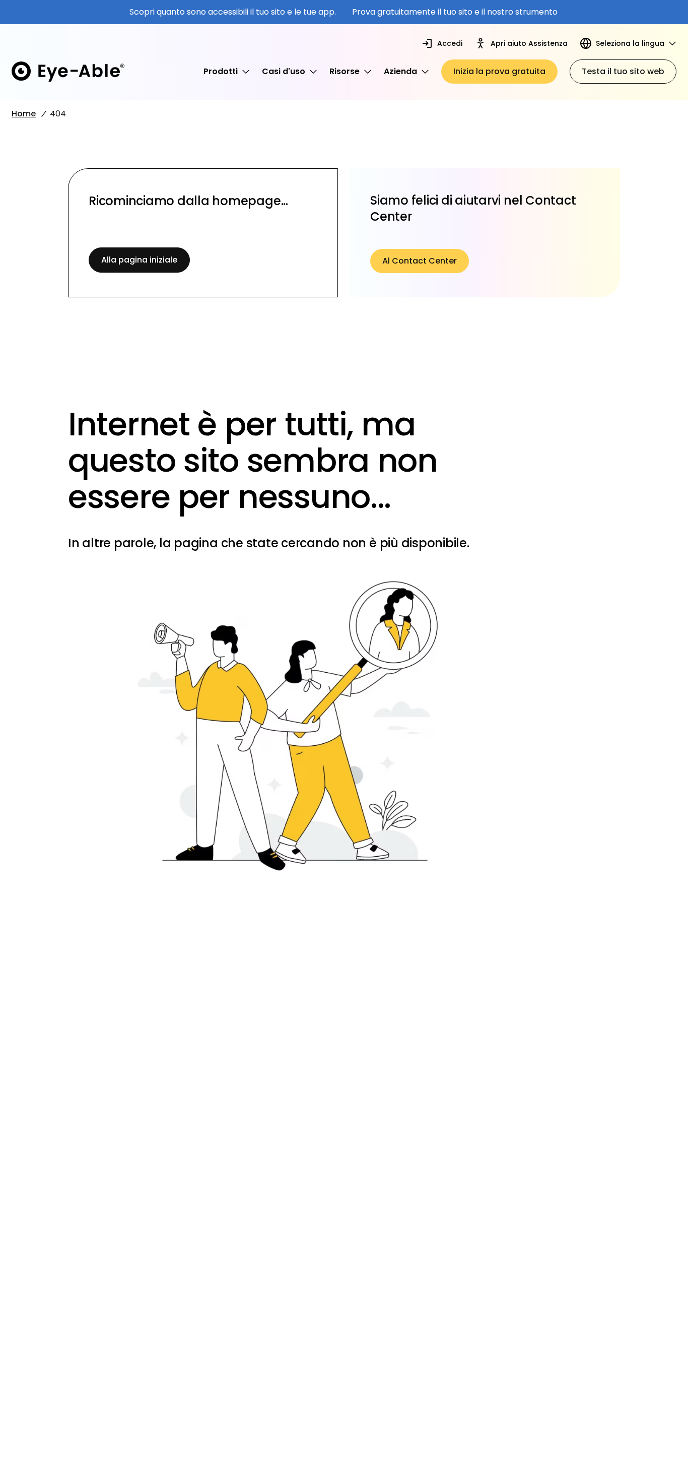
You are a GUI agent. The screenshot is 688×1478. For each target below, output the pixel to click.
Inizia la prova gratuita (499, 71)
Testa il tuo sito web (623, 71)
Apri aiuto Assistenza (529, 43)
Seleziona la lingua (630, 43)
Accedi (449, 43)
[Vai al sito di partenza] (68, 71)
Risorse (344, 71)
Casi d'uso (283, 71)
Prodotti (220, 71)
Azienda (400, 71)
